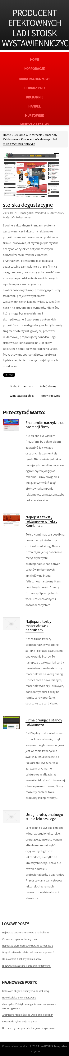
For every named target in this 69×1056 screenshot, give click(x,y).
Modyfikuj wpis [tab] (50, 395)
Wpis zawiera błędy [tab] (22, 395)
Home (7, 135)
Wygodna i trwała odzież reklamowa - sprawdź (28, 952)
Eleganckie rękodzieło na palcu (19, 1021)
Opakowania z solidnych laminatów (21, 959)
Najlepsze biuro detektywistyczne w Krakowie (27, 945)
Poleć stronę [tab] (47, 386)
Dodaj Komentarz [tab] (21, 386)
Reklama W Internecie (27, 135)
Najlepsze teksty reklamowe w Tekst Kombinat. (41, 521)
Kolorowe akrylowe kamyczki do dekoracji (25, 991)
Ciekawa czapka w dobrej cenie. (20, 939)
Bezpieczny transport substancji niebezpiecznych (29, 1028)
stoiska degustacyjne (28, 204)
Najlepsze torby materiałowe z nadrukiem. (38, 625)
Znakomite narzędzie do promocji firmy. (44, 424)
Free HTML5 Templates (52, 1046)
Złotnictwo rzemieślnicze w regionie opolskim (27, 1014)
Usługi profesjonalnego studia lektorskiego (44, 816)
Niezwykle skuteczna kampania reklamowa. (26, 965)
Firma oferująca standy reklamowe (43, 722)
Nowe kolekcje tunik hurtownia (19, 997)
